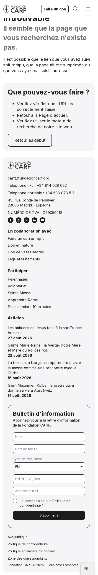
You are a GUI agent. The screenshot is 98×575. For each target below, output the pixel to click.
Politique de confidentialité (28, 544)
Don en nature (20, 245)
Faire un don (55, 9)
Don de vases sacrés (26, 252)
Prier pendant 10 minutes (29, 306)
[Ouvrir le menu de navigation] (88, 9)
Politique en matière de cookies (32, 551)
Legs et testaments (24, 259)
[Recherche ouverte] (76, 9)
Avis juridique (18, 537)
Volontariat (17, 286)
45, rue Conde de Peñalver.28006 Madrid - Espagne (31, 202)
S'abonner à (49, 515)
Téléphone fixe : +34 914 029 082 (37, 185)
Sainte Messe (19, 293)
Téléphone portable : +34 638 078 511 (41, 193)
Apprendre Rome (23, 300)
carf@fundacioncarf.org (28, 178)
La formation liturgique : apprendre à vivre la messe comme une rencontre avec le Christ (44, 367)
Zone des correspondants (27, 558)
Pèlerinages (18, 279)
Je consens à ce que (45, 503)
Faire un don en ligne (26, 238)
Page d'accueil (53, 115)
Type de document (27, 459)
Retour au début (29, 140)
